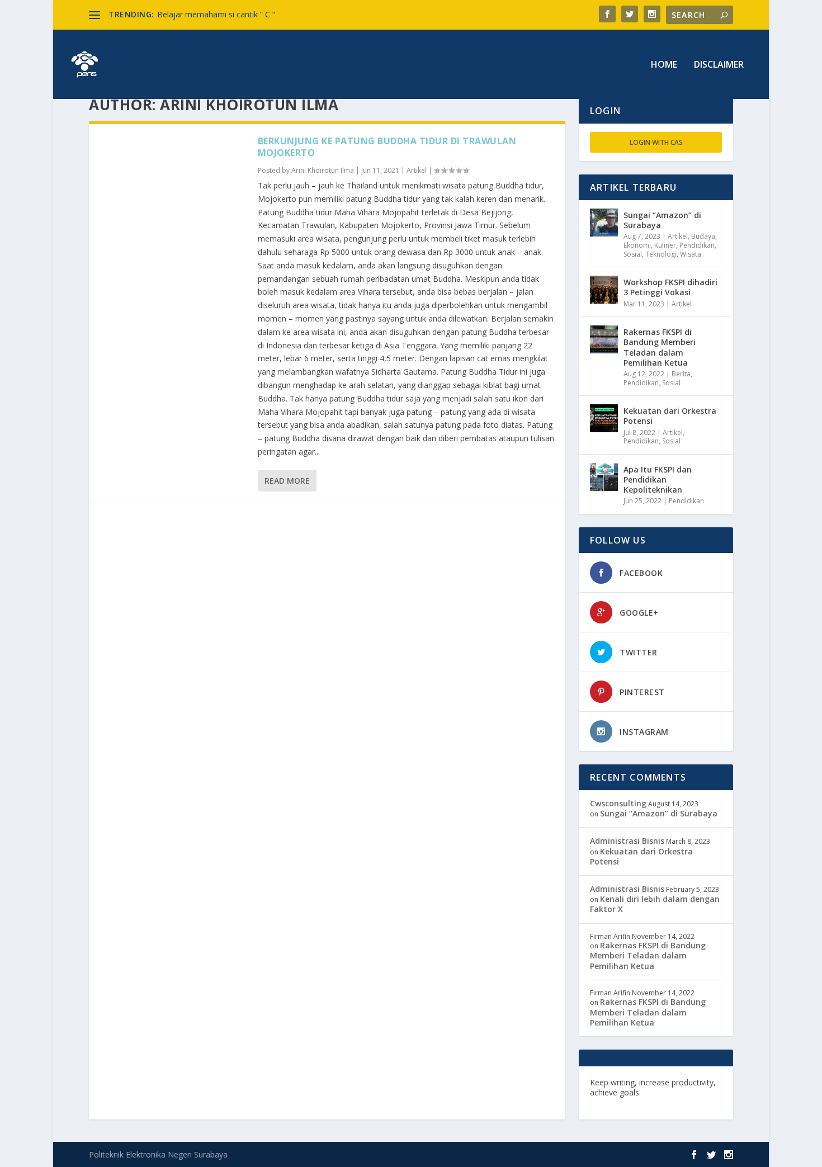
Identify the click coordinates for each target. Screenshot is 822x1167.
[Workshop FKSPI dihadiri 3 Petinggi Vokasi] (604, 290)
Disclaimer (719, 65)
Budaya (703, 236)
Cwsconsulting (618, 803)
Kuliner (665, 245)
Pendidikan (697, 245)
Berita (681, 374)
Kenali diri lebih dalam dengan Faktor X (655, 904)
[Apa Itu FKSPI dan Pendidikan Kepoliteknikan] (604, 477)
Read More (287, 480)
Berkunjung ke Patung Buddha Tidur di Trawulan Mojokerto (387, 147)
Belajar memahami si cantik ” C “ (216, 14)
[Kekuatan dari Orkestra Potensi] (604, 418)
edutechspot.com (677, 1092)
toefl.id (650, 1102)
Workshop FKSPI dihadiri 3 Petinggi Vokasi (670, 287)
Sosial (632, 254)
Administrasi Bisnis (627, 840)
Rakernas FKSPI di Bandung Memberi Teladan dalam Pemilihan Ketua (659, 347)
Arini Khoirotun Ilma (322, 170)
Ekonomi (637, 245)
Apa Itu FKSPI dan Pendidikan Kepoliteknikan (657, 479)
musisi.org (686, 1102)
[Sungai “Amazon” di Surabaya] (604, 223)
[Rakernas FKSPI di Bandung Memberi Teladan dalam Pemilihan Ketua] (604, 339)
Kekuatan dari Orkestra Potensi (669, 415)
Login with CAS (656, 142)
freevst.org (612, 1102)
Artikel (417, 170)
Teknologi (661, 254)
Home (664, 65)
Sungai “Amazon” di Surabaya (662, 220)
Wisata (690, 254)
